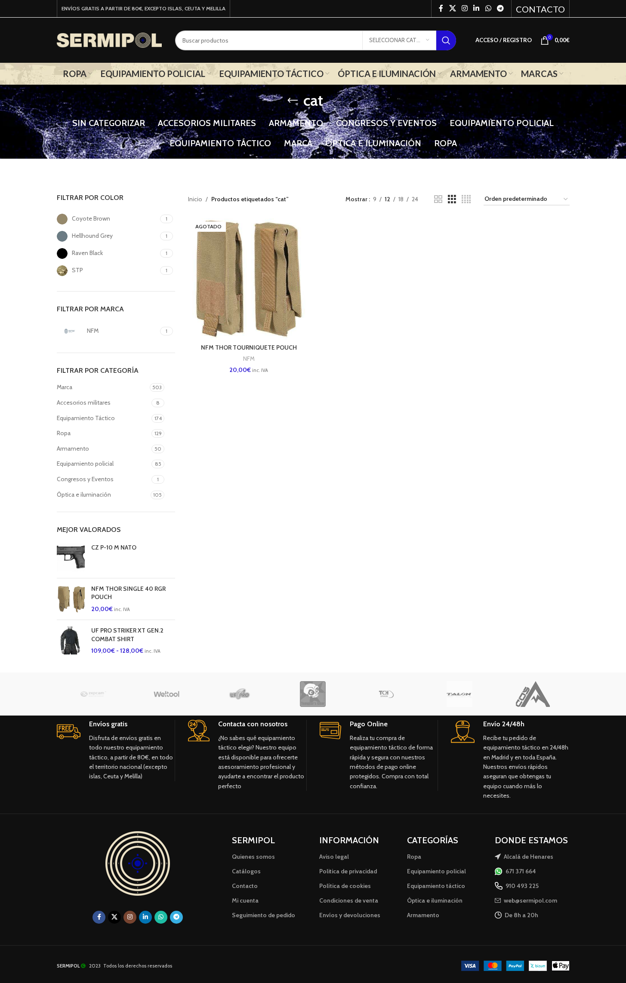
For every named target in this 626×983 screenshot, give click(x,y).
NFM (249, 358)
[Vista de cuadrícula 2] (438, 199)
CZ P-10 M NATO (113, 547)
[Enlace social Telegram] (500, 8)
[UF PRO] (239, 694)
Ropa (64, 433)
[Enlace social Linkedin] (476, 8)
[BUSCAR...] (446, 40)
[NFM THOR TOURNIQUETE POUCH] (248, 279)
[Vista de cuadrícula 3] (452, 199)
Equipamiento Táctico (86, 418)
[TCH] (386, 694)
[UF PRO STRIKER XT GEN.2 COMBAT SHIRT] (71, 641)
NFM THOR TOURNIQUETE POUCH (249, 347)
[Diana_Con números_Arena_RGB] (137, 863)
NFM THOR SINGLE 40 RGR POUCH (128, 593)
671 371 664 (521, 871)
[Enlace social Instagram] (464, 8)
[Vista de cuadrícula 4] (466, 199)
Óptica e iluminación (84, 494)
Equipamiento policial (85, 463)
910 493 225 (522, 886)
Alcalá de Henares (528, 856)
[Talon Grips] (459, 694)
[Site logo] (109, 39)
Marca (64, 387)
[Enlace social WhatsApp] (488, 8)
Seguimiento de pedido (263, 915)
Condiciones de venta (348, 900)
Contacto (245, 886)
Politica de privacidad (348, 871)
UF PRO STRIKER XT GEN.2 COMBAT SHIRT (127, 635)
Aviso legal (334, 856)
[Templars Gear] (312, 694)
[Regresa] (292, 100)
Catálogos (246, 871)
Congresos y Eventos (85, 479)
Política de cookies (345, 886)
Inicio (195, 199)
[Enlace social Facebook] (441, 8)
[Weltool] (166, 694)
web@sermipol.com (530, 900)
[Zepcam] (93, 694)
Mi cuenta (245, 900)
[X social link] (452, 8)
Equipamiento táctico (436, 886)
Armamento (73, 448)
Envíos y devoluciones (349, 915)
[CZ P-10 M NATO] (71, 557)
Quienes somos (253, 856)
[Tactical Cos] (532, 694)
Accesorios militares (84, 402)
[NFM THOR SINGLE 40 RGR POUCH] (71, 599)
